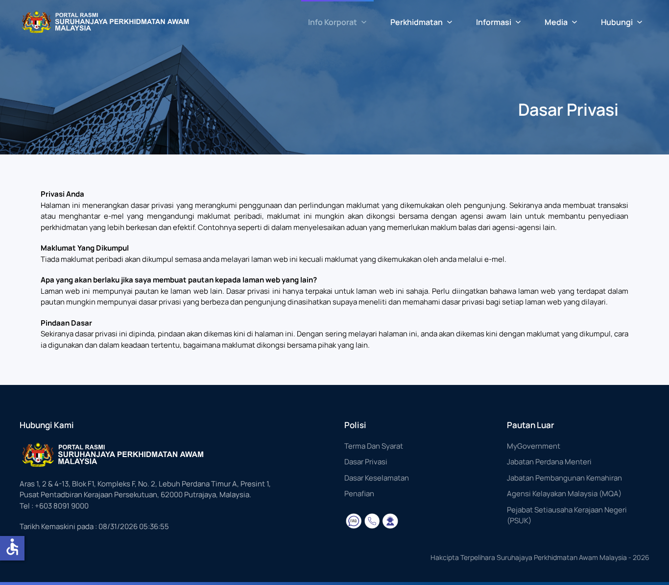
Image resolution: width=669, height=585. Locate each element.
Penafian (359, 493)
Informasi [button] (493, 22)
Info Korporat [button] (332, 22)
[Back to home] (105, 22)
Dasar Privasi (365, 462)
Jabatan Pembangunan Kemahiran (564, 478)
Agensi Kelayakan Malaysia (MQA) (564, 493)
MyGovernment (533, 446)
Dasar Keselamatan (376, 478)
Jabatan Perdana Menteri (549, 462)
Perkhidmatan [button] (416, 22)
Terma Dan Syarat (373, 446)
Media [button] (556, 22)
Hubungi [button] (617, 22)
